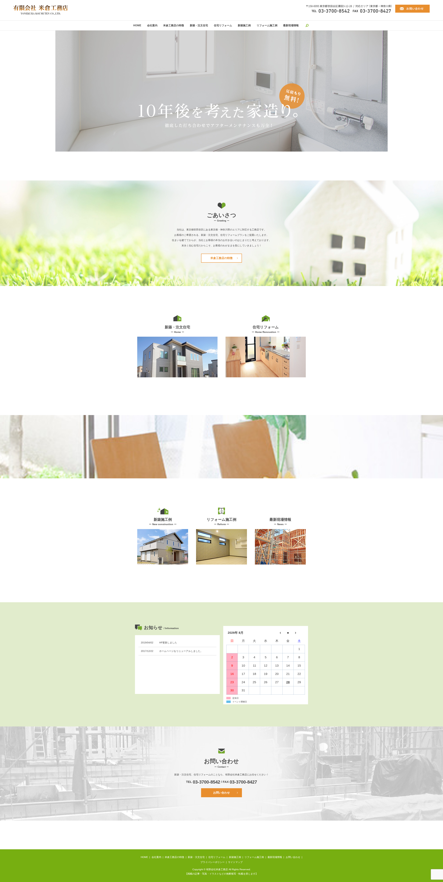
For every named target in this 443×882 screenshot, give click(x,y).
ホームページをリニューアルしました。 (181, 651)
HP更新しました (168, 642)
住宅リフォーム (223, 25)
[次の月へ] (299, 633)
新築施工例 (244, 25)
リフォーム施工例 (267, 25)
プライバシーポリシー (212, 862)
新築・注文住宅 (199, 25)
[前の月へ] (276, 633)
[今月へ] (288, 633)
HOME (137, 25)
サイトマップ (235, 862)
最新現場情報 (291, 25)
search (307, 25)
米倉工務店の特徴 (173, 25)
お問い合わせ (221, 792)
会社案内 (152, 25)
